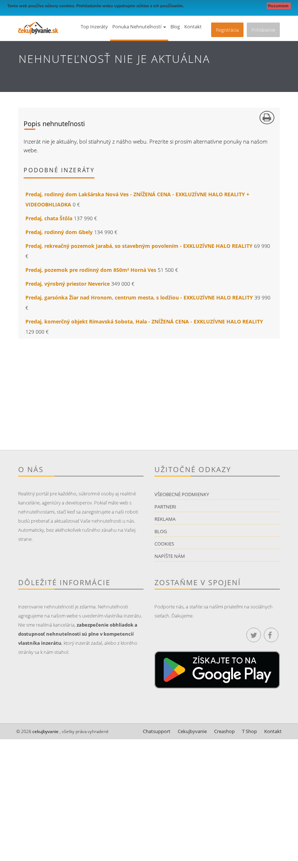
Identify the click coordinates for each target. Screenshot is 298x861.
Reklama (165, 519)
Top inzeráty (94, 26)
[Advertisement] (149, 399)
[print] (266, 117)
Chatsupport (156, 731)
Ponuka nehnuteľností (137, 26)
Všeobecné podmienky (181, 494)
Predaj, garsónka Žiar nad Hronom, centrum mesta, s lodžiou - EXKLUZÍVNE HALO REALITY (139, 297)
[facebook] (271, 635)
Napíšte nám (169, 556)
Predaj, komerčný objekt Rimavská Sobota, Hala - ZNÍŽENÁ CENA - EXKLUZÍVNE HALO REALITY (144, 321)
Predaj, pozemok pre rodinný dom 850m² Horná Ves (90, 269)
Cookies (164, 543)
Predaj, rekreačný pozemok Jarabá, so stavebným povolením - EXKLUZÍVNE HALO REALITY (139, 245)
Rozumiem (279, 6)
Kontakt (193, 26)
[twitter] (253, 635)
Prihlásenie (263, 30)
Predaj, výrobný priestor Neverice (67, 283)
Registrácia (227, 30)
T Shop (249, 731)
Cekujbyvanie (192, 731)
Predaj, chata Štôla (48, 218)
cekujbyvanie (45, 731)
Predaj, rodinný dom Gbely (59, 232)
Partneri (165, 506)
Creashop (224, 731)
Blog (175, 26)
